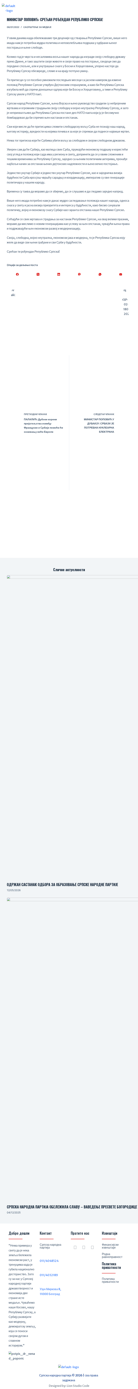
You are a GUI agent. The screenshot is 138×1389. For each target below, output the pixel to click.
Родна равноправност (112, 1255)
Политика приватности (110, 1280)
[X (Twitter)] (38, 274)
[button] (68, 8)
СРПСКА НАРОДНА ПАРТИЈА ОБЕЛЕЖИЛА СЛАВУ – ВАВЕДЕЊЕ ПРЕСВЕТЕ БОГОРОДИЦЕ (72, 1206)
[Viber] (79, 274)
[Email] (120, 274)
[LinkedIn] (58, 274)
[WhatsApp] (100, 274)
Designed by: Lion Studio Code (69, 1386)
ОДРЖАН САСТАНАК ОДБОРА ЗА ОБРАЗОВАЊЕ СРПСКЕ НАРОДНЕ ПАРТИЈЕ (62, 884)
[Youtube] (92, 1247)
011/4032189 (49, 1275)
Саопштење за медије (37, 27)
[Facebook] (17, 274)
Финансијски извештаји (110, 1246)
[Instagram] (83, 1247)
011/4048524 (49, 1261)
